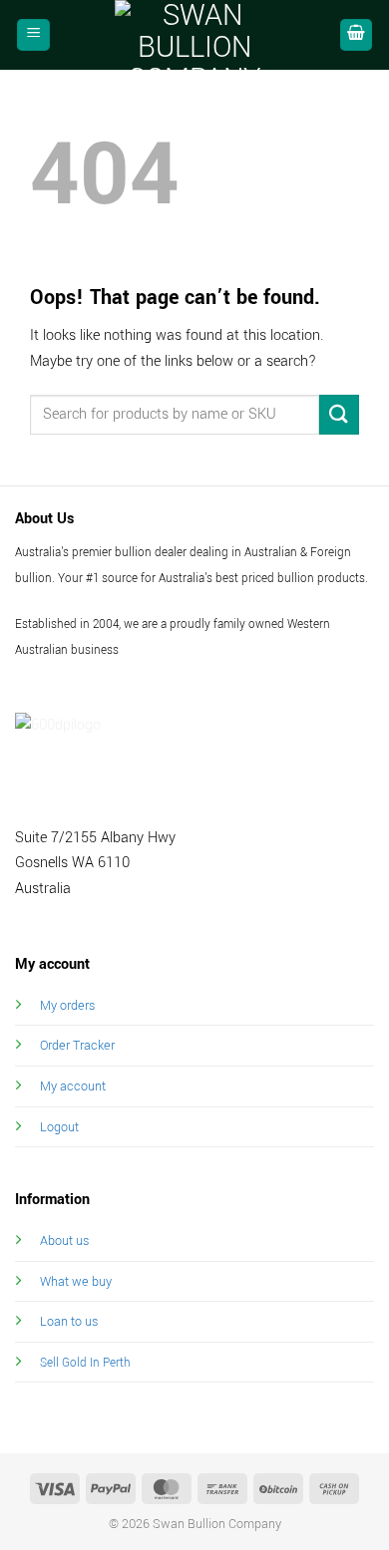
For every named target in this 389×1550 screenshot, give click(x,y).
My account (73, 1086)
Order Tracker (77, 1045)
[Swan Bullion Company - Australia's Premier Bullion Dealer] (194, 35)
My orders (67, 1005)
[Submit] (339, 414)
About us (64, 1240)
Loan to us (69, 1321)
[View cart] (356, 35)
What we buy (76, 1281)
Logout (59, 1126)
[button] (33, 35)
